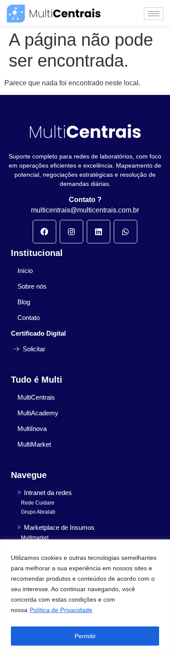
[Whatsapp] (125, 231)
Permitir (85, 636)
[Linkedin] (98, 231)
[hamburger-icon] (153, 13)
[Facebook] (44, 231)
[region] (85, 596)
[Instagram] (71, 231)
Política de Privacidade (61, 609)
